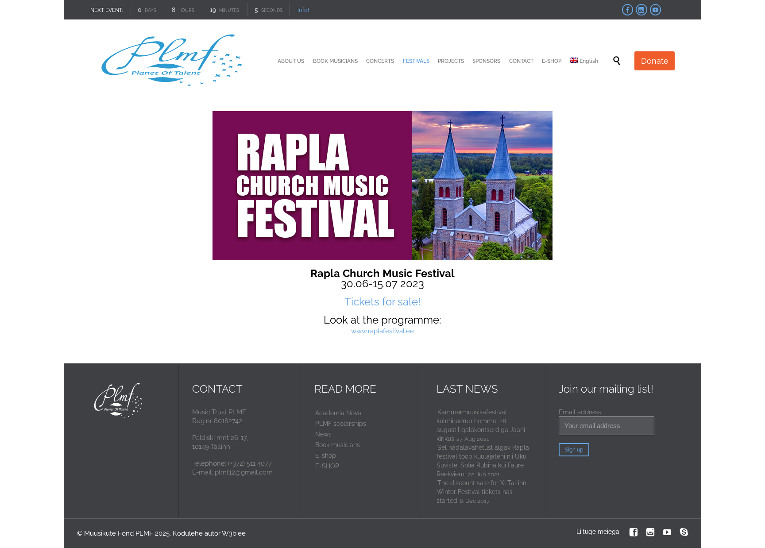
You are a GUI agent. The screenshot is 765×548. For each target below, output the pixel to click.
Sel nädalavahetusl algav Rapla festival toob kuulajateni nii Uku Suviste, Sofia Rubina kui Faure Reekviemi (483, 461)
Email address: (581, 412)
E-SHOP (327, 466)
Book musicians (337, 444)
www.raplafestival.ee (382, 331)
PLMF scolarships (340, 423)
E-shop (325, 455)
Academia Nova (338, 413)
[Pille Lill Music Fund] (173, 60)
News (323, 434)
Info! (303, 10)
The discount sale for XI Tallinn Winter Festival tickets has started (481, 491)
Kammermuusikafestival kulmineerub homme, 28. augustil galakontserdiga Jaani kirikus (481, 425)
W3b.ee (234, 533)
